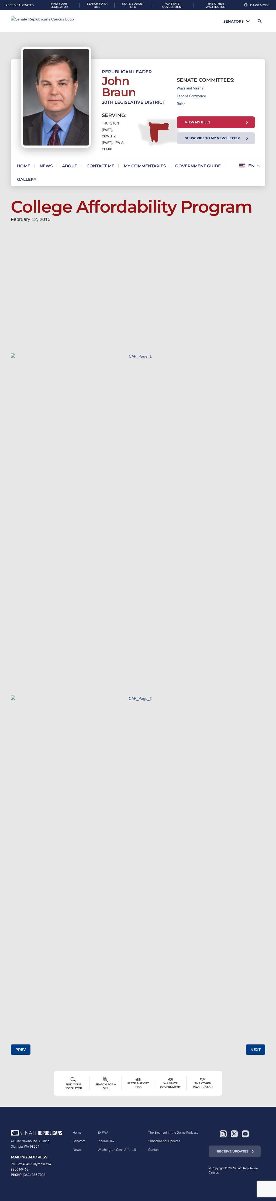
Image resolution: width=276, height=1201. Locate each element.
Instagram (223, 1133)
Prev (20, 1049)
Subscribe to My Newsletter (212, 138)
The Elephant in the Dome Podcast (173, 1132)
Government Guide (198, 165)
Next (255, 1049)
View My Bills (198, 122)
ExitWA (103, 1132)
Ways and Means (190, 88)
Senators (233, 21)
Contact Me (100, 165)
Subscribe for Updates (164, 1141)
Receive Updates (233, 1151)
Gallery (26, 179)
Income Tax (106, 1141)
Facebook (212, 1133)
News (46, 165)
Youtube (245, 1133)
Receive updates (19, 5)
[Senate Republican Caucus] (46, 21)
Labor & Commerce (191, 96)
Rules (181, 103)
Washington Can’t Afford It (117, 1149)
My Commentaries (145, 165)
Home (23, 165)
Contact (154, 1149)
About (69, 165)
